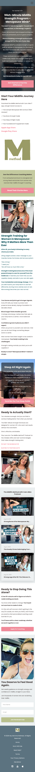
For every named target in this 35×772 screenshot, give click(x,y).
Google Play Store (9, 131)
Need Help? (17, 750)
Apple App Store (8, 127)
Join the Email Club (17, 720)
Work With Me (17, 746)
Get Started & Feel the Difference (17, 84)
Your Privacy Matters (17, 758)
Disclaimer (17, 762)
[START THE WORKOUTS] (10, 444)
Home (18, 742)
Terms (17, 754)
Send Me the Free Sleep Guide (17, 401)
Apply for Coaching (18, 629)
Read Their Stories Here (17, 190)
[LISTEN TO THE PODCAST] (10, 448)
